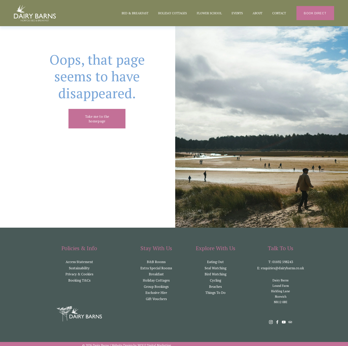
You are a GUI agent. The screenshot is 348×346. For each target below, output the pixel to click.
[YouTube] (284, 322)
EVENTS (237, 13)
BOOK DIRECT (315, 13)
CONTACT (279, 13)
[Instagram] (271, 322)
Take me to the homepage (97, 118)
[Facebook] (277, 322)
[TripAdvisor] (290, 322)
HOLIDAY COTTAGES (172, 13)
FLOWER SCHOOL (209, 13)
